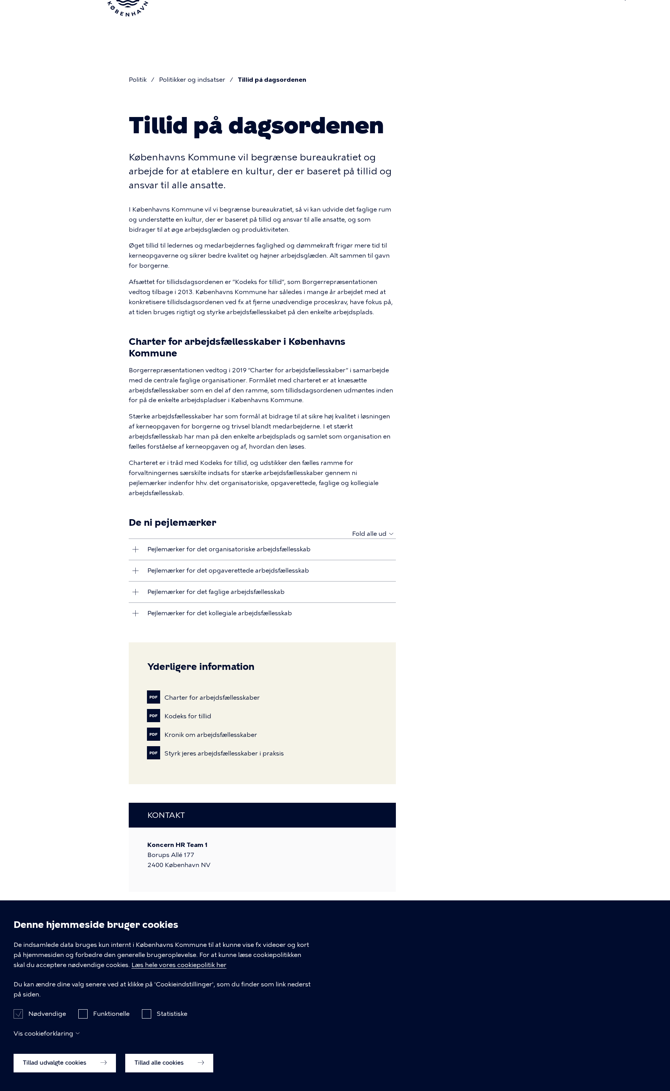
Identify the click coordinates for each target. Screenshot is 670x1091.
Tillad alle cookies (160, 1062)
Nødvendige (47, 1013)
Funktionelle (111, 1013)
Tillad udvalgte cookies (55, 1062)
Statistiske (172, 1013)
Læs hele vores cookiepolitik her (178, 965)
